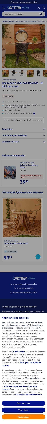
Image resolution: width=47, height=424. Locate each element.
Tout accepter (23, 417)
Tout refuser (23, 410)
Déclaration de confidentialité (28, 395)
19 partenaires (18, 352)
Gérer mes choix (23, 403)
